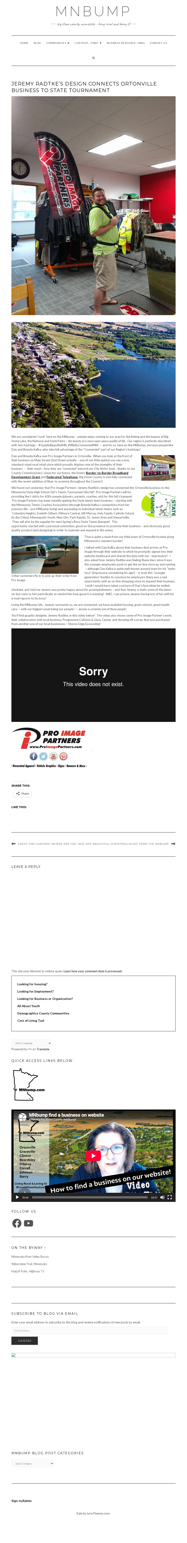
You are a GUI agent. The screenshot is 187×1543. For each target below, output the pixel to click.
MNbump (93, 11)
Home (24, 42)
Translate (43, 1049)
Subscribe (24, 1340)
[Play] (17, 1197)
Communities (57, 42)
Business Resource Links (126, 42)
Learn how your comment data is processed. (93, 971)
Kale (79, 1513)
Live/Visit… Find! (87, 42)
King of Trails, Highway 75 (27, 1271)
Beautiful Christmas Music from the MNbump (131, 843)
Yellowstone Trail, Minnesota (29, 1264)
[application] (93, 1156)
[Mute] (162, 1197)
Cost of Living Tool (30, 1020)
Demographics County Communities (43, 1013)
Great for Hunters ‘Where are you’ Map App (55, 843)
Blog (37, 42)
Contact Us (158, 42)
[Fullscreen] (169, 1197)
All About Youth (28, 1006)
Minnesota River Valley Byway (30, 1256)
